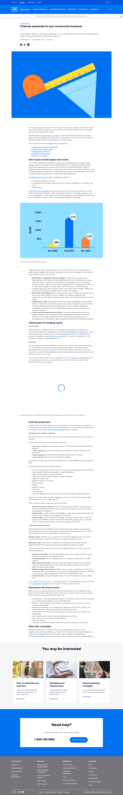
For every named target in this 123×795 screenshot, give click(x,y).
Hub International (44, 191)
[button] (121, 16)
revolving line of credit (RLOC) (77, 332)
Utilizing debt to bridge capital (42, 149)
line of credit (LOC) (60, 336)
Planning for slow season (41, 153)
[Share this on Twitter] (24, 44)
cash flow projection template (54, 430)
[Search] (111, 9)
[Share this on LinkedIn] (28, 44)
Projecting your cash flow (41, 151)
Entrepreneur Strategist (37, 636)
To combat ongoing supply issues (40, 177)
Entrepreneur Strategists (50, 135)
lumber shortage (81, 193)
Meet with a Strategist (39, 156)
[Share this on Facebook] (21, 44)
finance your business (68, 330)
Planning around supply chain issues (45, 147)
